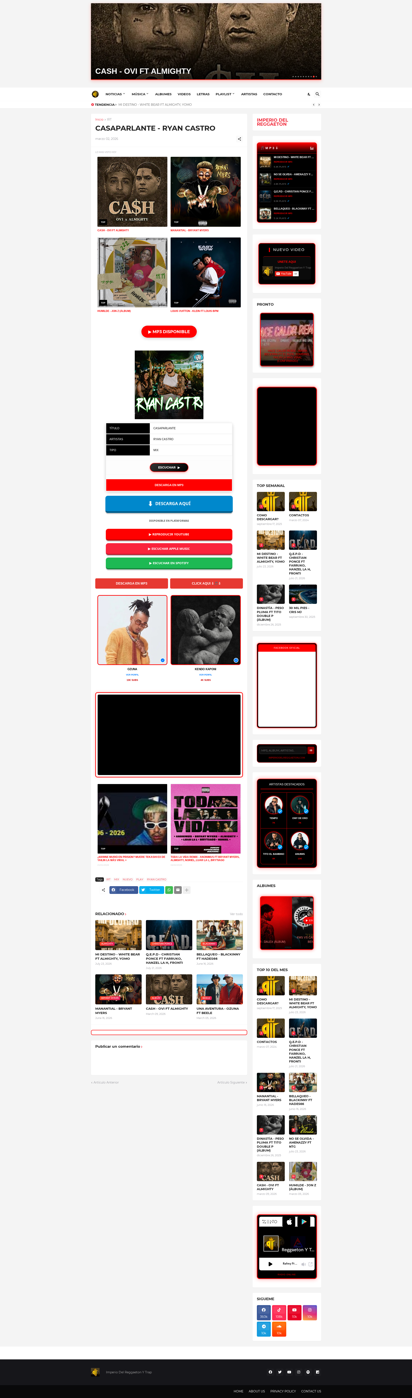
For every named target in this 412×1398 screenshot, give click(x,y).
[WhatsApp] (169, 890)
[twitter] (279, 1372)
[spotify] (308, 1372)
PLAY (139, 879)
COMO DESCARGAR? (268, 517)
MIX (116, 879)
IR (311, 750)
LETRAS (203, 94)
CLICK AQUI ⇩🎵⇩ (206, 583)
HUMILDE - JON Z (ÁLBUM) (302, 1187)
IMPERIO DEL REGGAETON (272, 122)
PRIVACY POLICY (283, 1391)
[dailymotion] (317, 1372)
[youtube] (289, 1372)
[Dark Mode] (309, 94)
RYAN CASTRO (156, 879)
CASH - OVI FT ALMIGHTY (167, 1009)
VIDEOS (184, 94)
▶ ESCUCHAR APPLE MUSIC (169, 548)
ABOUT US (257, 1391)
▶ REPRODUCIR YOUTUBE (169, 534)
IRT (109, 119)
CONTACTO (272, 94)
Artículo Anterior (106, 1082)
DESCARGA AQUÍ (169, 503)
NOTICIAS (114, 94)
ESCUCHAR (169, 467)
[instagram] (298, 1372)
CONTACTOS (299, 515)
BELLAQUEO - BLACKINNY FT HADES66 (218, 956)
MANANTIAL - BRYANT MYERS (113, 1011)
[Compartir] (239, 139)
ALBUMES (163, 94)
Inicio (99, 119)
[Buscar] (317, 94)
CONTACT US (311, 1391)
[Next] (319, 105)
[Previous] (314, 105)
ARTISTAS (249, 94)
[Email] (178, 890)
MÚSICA (138, 94)
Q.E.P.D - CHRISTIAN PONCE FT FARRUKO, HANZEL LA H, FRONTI (168, 105)
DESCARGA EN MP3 (169, 485)
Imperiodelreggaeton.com (287, 757)
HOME (238, 1391)
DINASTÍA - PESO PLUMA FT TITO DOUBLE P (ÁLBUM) (270, 614)
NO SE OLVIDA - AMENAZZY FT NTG (301, 1142)
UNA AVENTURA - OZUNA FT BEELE (218, 1011)
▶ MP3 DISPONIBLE (169, 331)
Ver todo (236, 914)
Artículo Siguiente (231, 1082)
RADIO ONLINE (287, 1274)
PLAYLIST (223, 94)
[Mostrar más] (187, 890)
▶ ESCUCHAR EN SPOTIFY (169, 563)
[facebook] (270, 1372)
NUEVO (128, 879)
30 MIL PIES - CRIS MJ (299, 610)
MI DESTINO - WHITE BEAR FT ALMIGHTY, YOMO (117, 956)
